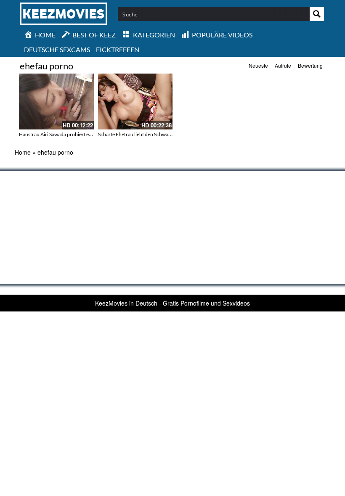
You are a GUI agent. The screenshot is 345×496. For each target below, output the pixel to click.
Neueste (258, 65)
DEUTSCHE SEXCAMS (57, 49)
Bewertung (310, 65)
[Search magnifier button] (317, 14)
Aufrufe (283, 65)
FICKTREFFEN (117, 49)
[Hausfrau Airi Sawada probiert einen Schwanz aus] (56, 101)
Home (23, 152)
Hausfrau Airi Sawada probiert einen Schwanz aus (73, 134)
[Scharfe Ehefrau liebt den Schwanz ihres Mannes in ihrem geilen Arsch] (135, 101)
